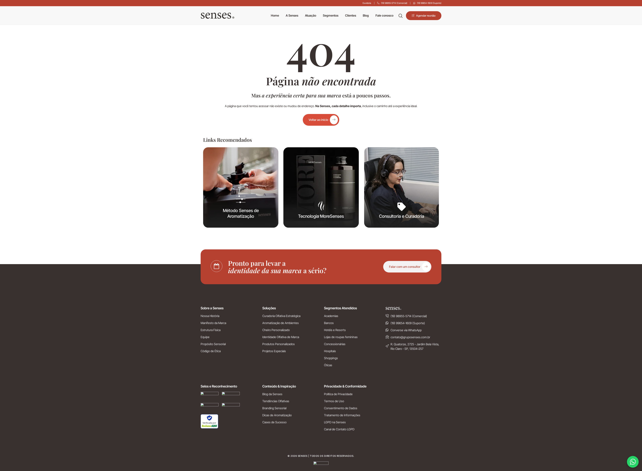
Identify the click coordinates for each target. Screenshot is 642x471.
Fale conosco (384, 15)
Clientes (350, 15)
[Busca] (400, 16)
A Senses (292, 15)
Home (275, 15)
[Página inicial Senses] (217, 15)
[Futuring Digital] (321, 463)
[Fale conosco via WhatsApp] (633, 462)
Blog (366, 15)
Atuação (310, 15)
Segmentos (330, 15)
